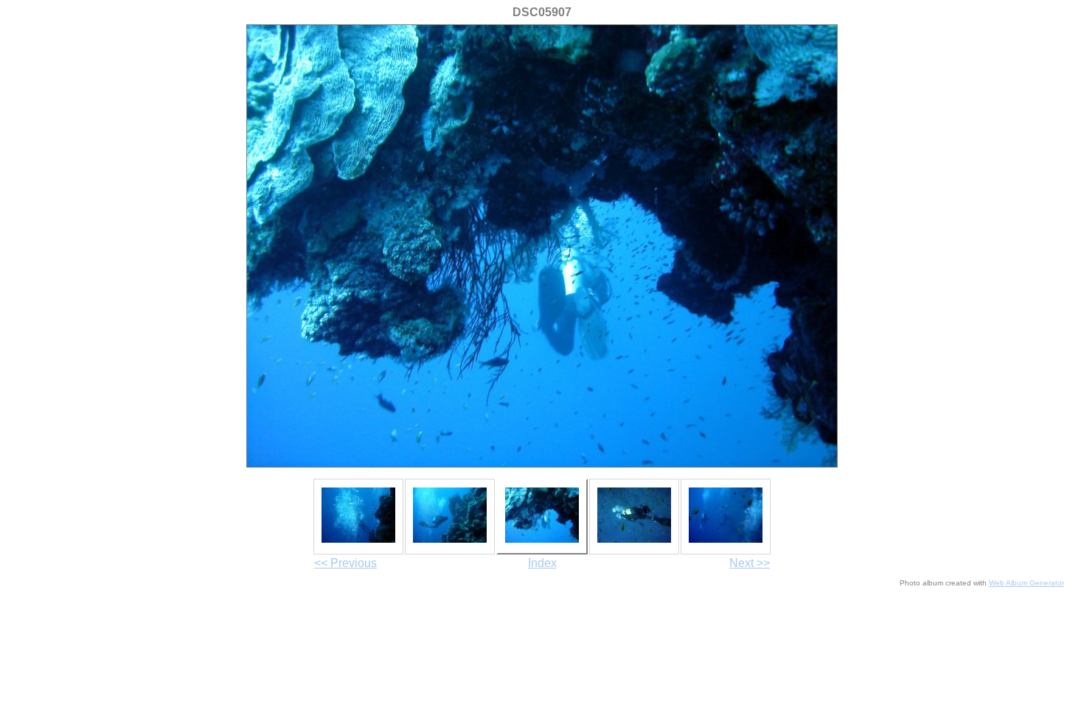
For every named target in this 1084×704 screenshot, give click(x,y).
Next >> (749, 563)
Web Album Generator (1026, 583)
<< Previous (345, 563)
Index (542, 563)
